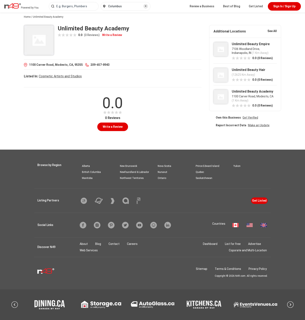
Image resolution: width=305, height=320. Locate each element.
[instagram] (97, 225)
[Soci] (138, 200)
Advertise (254, 244)
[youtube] (139, 225)
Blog (98, 244)
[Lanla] (129, 200)
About (84, 244)
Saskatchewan (204, 178)
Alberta (86, 166)
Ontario (162, 178)
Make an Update (259, 125)
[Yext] (87, 200)
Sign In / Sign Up (284, 6)
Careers (132, 244)
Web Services (89, 250)
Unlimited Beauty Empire (251, 44)
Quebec (200, 172)
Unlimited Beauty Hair (248, 70)
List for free (233, 244)
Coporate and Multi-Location (248, 250)
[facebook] (83, 225)
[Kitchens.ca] (204, 304)
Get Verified (250, 117)
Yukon (236, 166)
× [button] (145, 6)
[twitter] (125, 225)
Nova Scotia (164, 166)
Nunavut (162, 172)
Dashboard (210, 244)
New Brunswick (128, 166)
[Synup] (116, 201)
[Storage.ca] (101, 305)
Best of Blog (231, 6)
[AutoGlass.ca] (152, 304)
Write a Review (112, 35)
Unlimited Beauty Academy (252, 91)
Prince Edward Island (207, 166)
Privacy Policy (258, 268)
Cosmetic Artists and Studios (60, 76)
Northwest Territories (132, 178)
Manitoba (87, 178)
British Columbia (91, 172)
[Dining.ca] (50, 305)
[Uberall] (102, 200)
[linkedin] (167, 225)
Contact (114, 244)
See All (272, 31)
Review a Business (202, 6)
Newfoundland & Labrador (134, 172)
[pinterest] (111, 225)
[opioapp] (153, 225)
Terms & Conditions (228, 268)
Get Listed (256, 6)
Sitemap (201, 268)
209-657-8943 (100, 64)
